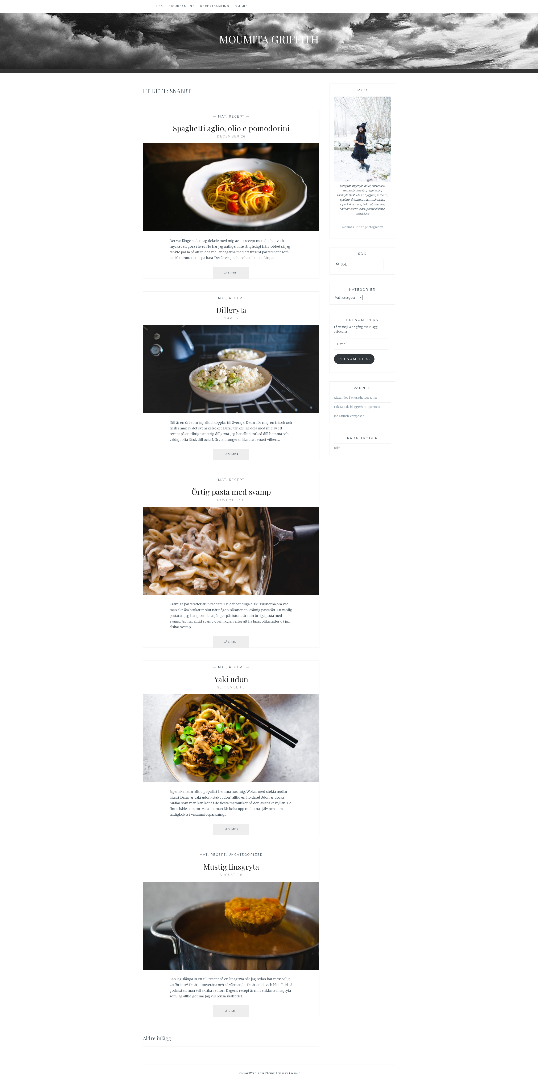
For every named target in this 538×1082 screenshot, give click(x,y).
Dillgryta (231, 310)
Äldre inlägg (157, 1038)
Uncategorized (245, 855)
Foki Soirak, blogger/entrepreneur (357, 407)
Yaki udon (231, 679)
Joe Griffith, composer (349, 416)
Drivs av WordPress (250, 1073)
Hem (160, 6)
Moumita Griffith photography (362, 227)
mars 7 (231, 318)
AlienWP (294, 1073)
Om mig (241, 6)
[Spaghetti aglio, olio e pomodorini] (231, 230)
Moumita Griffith (269, 39)
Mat (222, 116)
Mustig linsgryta (231, 866)
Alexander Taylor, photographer (355, 397)
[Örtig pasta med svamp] (231, 593)
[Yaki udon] (231, 781)
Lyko (337, 448)
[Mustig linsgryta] (231, 968)
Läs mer (236, 274)
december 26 (231, 136)
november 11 (231, 500)
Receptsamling (214, 6)
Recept (236, 116)
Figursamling (182, 6)
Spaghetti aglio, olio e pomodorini (231, 128)
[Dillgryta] (231, 412)
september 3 (231, 687)
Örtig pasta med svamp (231, 492)
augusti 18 (231, 875)
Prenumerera (354, 359)
